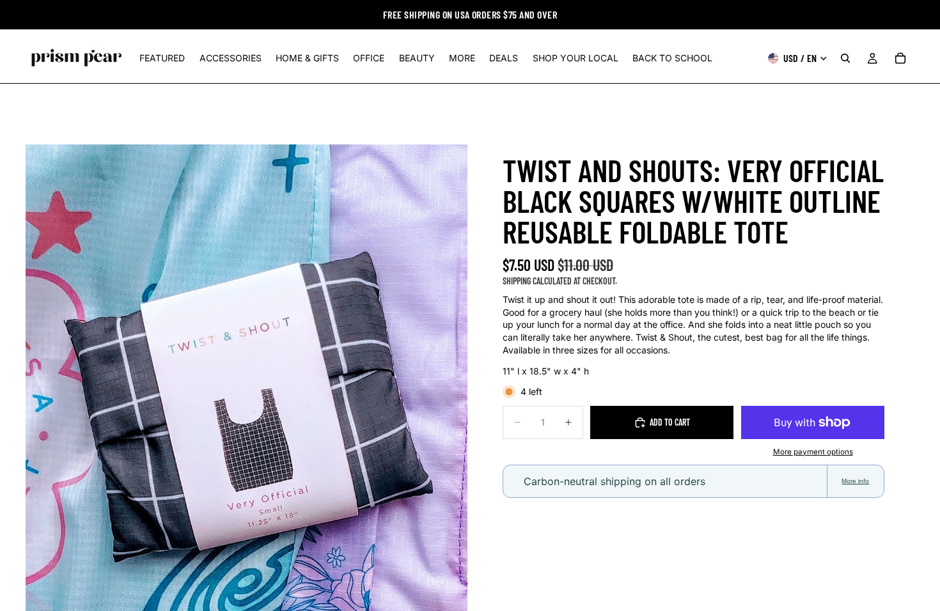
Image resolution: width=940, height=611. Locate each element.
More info (855, 480)
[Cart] (900, 58)
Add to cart (670, 422)
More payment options (813, 451)
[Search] (845, 58)
